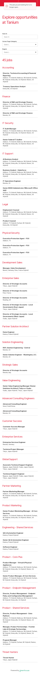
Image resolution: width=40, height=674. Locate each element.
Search (4, 33)
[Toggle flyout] (36, 44)
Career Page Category (9, 41)
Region (4, 49)
